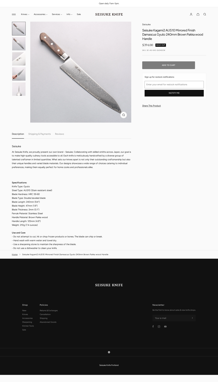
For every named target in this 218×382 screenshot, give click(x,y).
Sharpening (27, 322)
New (24, 310)
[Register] (192, 318)
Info (68, 14)
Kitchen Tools (28, 326)
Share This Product (151, 105)
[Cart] (198, 14)
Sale (79, 14)
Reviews (59, 134)
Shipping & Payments (39, 134)
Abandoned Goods (48, 322)
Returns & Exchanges (49, 310)
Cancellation (45, 314)
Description (18, 134)
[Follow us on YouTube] (165, 326)
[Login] (191, 14)
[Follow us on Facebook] (153, 326)
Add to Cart (168, 65)
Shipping (43, 318)
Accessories (39, 14)
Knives (24, 14)
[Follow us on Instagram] (159, 326)
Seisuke (146, 24)
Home (14, 254)
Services (56, 14)
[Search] (204, 14)
